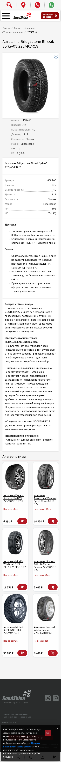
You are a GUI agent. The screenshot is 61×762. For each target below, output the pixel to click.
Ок (47, 732)
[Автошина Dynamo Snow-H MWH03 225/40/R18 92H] (15, 477)
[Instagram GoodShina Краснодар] (47, 700)
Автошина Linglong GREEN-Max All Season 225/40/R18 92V (45, 566)
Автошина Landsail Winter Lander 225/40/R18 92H (44, 629)
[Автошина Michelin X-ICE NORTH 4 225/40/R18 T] (15, 608)
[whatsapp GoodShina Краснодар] (55, 700)
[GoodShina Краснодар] (22, 15)
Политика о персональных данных (15, 714)
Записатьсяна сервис (48, 15)
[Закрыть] (57, 728)
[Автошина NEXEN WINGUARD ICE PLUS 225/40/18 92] (15, 542)
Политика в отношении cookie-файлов (16, 717)
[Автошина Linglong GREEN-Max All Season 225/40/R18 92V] (46, 542)
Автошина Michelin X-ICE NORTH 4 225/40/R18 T (13, 629)
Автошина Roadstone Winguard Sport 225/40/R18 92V (45, 500)
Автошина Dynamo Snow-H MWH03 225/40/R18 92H (13, 498)
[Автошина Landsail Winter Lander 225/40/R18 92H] (46, 608)
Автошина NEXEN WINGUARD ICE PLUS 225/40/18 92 (14, 564)
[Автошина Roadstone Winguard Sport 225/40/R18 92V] (46, 477)
